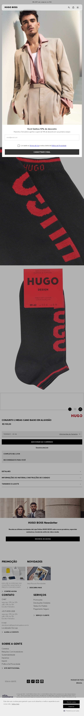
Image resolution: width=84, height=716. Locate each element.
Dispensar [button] (71, 706)
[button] (71, 710)
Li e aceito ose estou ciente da (43, 145)
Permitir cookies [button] (71, 702)
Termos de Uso (34, 145)
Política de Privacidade (59, 145)
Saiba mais (15, 704)
